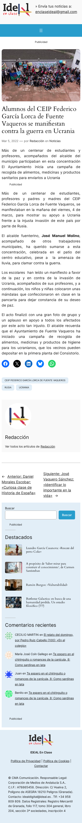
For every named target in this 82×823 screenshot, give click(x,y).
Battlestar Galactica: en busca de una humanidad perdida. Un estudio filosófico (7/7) (48, 602)
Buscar (10, 508)
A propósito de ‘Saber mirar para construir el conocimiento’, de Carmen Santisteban (50, 567)
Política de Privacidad (26, 761)
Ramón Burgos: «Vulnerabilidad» (46, 585)
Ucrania (24, 387)
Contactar (41, 766)
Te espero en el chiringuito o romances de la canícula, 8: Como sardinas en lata (44, 659)
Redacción (37, 141)
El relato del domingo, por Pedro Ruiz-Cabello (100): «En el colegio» (44, 640)
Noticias (55, 141)
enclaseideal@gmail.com (56, 12)
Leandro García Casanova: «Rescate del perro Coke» (50, 550)
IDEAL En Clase (41, 752)
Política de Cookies (56, 761)
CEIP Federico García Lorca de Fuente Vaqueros (35, 380)
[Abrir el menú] (41, 30)
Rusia (8, 387)
